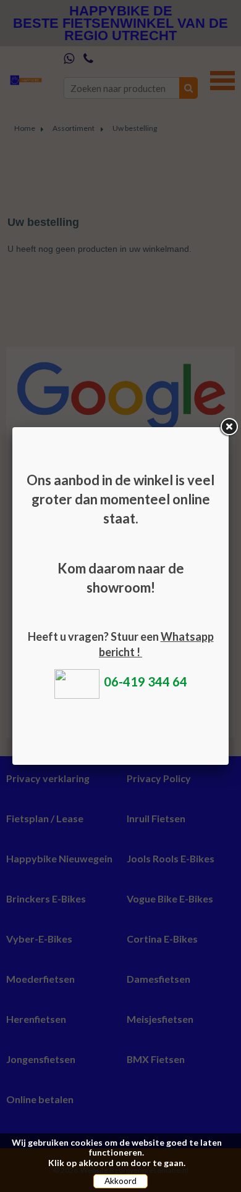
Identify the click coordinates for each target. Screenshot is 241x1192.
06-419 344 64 (145, 681)
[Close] (229, 427)
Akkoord (120, 1181)
